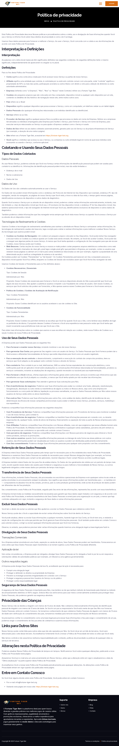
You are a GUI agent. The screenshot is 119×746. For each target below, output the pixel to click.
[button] (100, 3)
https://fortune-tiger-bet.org (57, 135)
